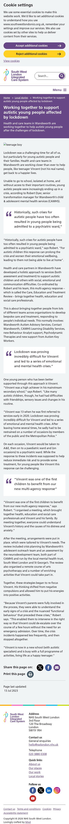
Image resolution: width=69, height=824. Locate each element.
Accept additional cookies (32, 45)
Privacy (57, 809)
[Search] (62, 76)
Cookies (47, 809)
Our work (35, 772)
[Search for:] (46, 76)
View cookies (12, 61)
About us (34, 764)
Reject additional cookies (31, 54)
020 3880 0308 (38, 754)
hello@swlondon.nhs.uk (43, 744)
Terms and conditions (29, 809)
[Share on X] (40, 667)
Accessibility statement (16, 813)
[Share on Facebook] (48, 667)
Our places (35, 768)
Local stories (36, 776)
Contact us (9, 809)
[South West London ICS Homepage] (16, 75)
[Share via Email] (56, 667)
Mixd (28, 822)
